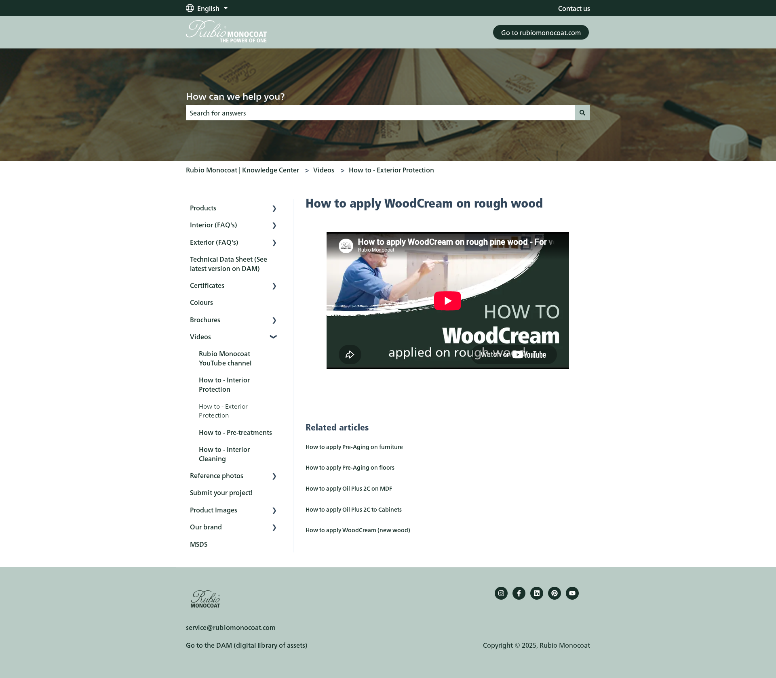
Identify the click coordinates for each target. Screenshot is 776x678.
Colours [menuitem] (201, 302)
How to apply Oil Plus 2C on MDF (349, 488)
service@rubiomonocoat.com (231, 627)
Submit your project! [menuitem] (221, 492)
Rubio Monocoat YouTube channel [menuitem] (225, 358)
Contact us (574, 8)
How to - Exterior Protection (391, 169)
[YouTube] (572, 593)
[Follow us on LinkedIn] (536, 593)
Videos (323, 169)
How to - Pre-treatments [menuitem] (235, 432)
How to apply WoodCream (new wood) (358, 530)
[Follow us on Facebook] (518, 593)
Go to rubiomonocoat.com (541, 32)
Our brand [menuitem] (206, 526)
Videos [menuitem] (200, 336)
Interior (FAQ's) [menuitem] (213, 224)
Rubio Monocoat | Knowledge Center (242, 169)
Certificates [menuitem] (207, 285)
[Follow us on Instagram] (501, 593)
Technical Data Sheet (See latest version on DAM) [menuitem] (228, 263)
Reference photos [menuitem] (216, 475)
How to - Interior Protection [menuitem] (224, 384)
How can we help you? (235, 95)
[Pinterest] (554, 593)
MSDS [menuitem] (198, 543)
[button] (274, 208)
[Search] (582, 112)
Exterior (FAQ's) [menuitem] (214, 241)
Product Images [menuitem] (213, 509)
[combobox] (380, 112)
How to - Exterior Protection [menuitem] (223, 410)
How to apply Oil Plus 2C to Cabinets (354, 509)
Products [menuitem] (203, 207)
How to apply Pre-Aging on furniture (354, 447)
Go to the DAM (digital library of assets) (247, 644)
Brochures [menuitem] (205, 319)
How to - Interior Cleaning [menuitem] (224, 453)
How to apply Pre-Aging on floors (350, 467)
